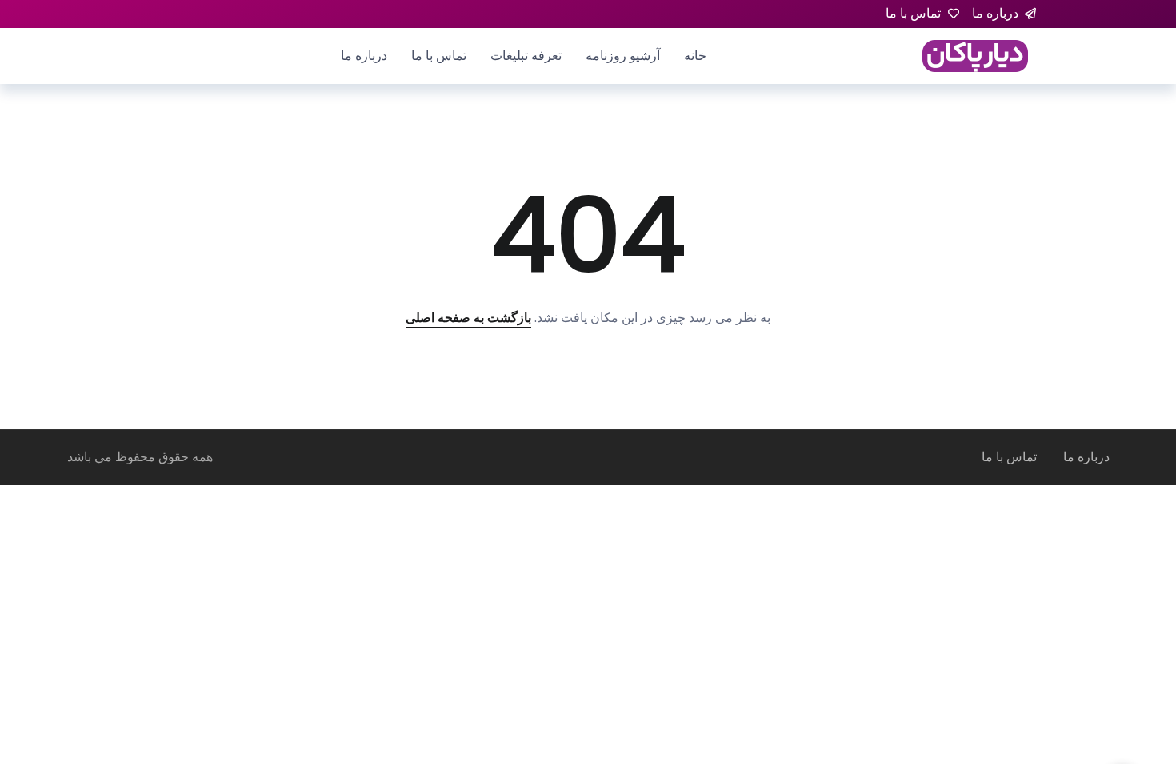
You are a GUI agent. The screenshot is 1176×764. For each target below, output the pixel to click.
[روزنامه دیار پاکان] (975, 55)
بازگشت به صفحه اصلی (468, 317)
